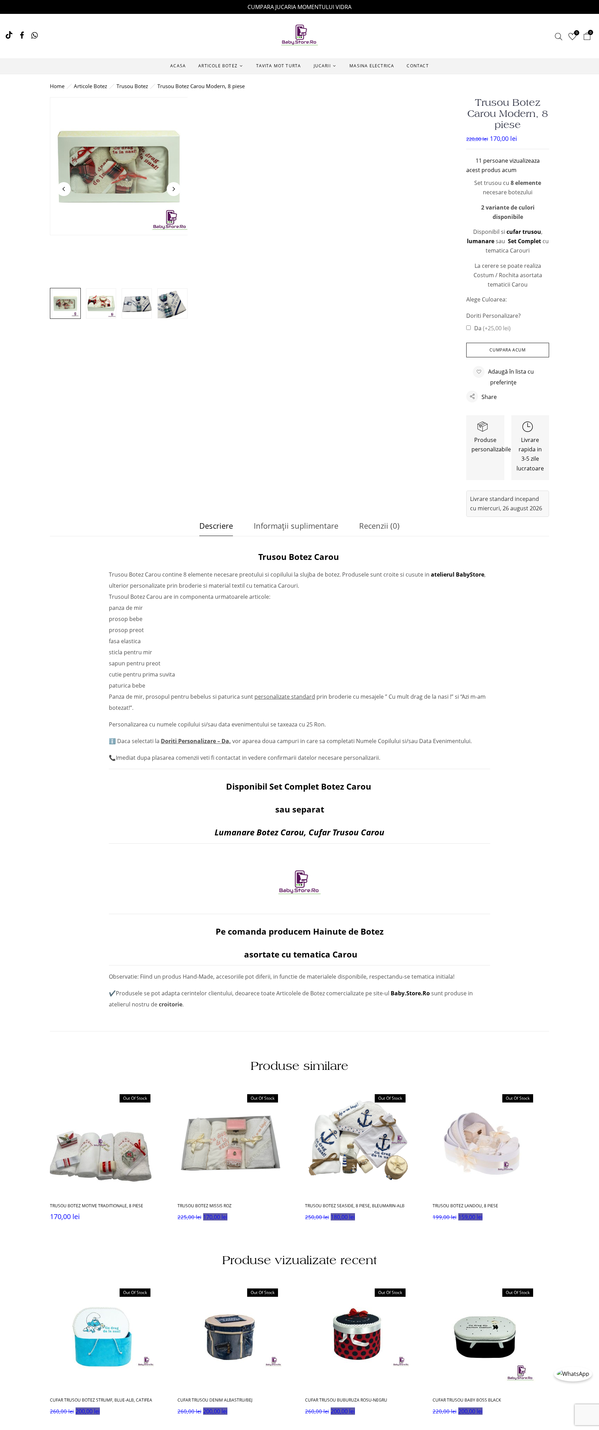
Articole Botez (90, 86)
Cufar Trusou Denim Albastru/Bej (214, 1400)
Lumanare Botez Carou (259, 832)
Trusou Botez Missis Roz (204, 1205)
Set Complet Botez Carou (320, 786)
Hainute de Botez (348, 931)
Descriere (216, 525)
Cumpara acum (507, 350)
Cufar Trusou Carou (346, 832)
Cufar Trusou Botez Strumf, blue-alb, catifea (101, 1400)
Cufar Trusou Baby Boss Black (467, 1400)
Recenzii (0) (379, 525)
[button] (586, 37)
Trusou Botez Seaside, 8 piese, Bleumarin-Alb (355, 1205)
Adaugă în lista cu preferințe (511, 377)
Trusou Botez (132, 86)
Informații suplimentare (296, 525)
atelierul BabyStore (457, 574)
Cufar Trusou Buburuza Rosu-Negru (346, 1400)
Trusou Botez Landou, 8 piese (465, 1205)
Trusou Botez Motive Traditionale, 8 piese (96, 1205)
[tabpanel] (108, 1158)
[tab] (216, 527)
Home (57, 86)
